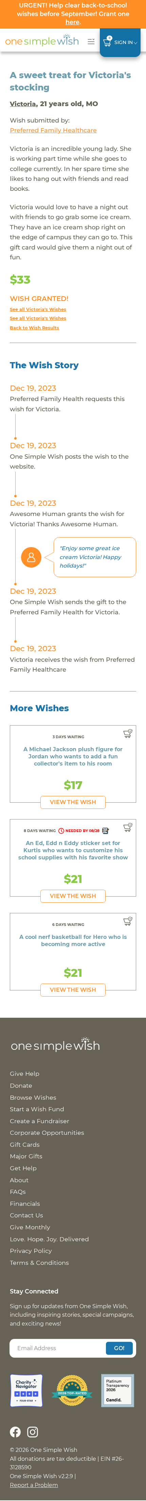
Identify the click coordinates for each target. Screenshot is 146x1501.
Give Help (24, 1073)
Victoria (23, 104)
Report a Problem (34, 1485)
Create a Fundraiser (39, 1121)
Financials (25, 1203)
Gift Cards (25, 1144)
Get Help (23, 1168)
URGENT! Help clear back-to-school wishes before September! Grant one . (73, 14)
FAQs (18, 1191)
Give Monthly (30, 1227)
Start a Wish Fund (37, 1109)
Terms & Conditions (39, 1262)
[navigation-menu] (90, 41)
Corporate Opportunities (47, 1132)
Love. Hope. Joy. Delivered (49, 1239)
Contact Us (26, 1215)
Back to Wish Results (34, 327)
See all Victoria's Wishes (38, 309)
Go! (119, 1348)
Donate (21, 1085)
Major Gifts (26, 1156)
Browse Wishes (33, 1097)
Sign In (123, 42)
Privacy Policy (31, 1250)
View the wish (73, 802)
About (19, 1180)
